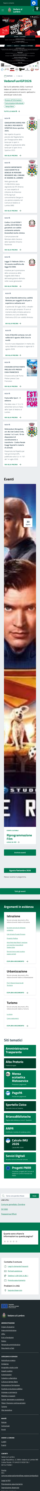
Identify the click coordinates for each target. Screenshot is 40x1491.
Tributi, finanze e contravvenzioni (13, 1403)
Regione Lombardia (8, 3)
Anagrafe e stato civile (9, 1367)
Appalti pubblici (6, 1371)
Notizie (3, 1422)
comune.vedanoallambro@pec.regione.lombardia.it (19, 1475)
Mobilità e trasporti (8, 1396)
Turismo (4, 1406)
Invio (34, 1195)
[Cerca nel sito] (34, 10)
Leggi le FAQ (6, 1480)
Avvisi (3, 1429)
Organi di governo (7, 1326)
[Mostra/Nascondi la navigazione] (2, 10)
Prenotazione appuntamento (12, 1484)
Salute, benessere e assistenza (12, 1399)
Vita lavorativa (6, 1410)
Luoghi (3, 1441)
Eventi (3, 1445)
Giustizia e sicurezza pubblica (11, 1388)
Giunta (3, 1470)
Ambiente (5, 1364)
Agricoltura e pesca (8, 1360)
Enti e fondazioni (7, 1337)
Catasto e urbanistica (9, 1378)
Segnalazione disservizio (10, 1487)
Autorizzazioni (6, 1374)
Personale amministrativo (10, 1344)
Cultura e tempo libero (9, 1381)
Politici (3, 1341)
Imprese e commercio (9, 1392)
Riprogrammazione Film (19, 837)
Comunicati (5, 1425)
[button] (37, 8)
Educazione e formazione (10, 1385)
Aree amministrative (8, 1330)
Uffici (3, 1334)
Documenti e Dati (7, 1348)
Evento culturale (13, 831)
